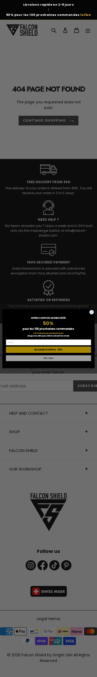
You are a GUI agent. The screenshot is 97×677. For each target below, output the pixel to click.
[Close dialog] (91, 312)
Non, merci (48, 358)
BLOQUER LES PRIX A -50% (48, 349)
